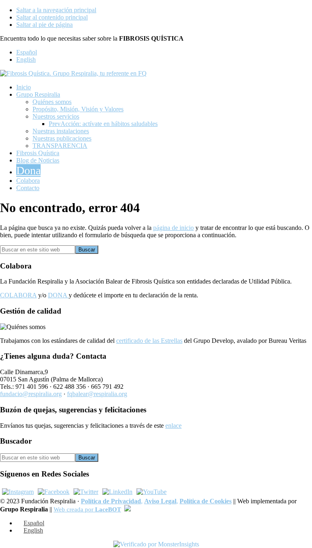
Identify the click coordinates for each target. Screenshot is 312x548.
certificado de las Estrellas (149, 340)
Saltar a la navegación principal (56, 9)
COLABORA (18, 295)
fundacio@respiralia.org (31, 393)
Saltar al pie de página (44, 24)
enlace (173, 425)
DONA (58, 295)
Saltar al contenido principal (52, 17)
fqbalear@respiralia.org (97, 393)
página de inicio (173, 227)
